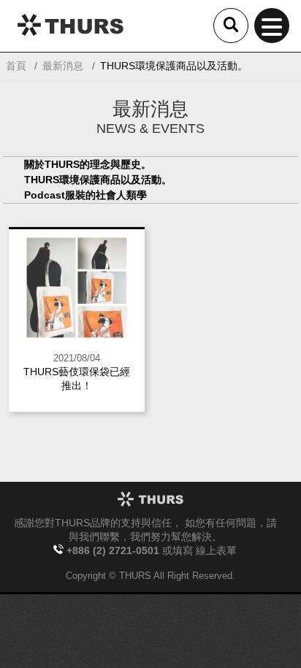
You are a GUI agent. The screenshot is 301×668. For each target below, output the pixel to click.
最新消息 (62, 66)
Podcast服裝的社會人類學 (85, 195)
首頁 (16, 66)
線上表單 (216, 550)
